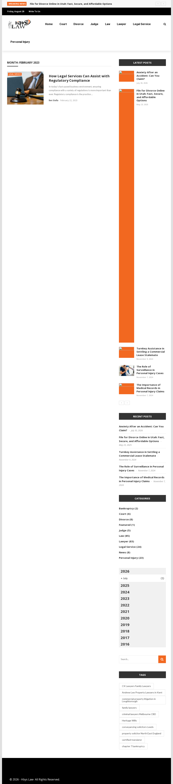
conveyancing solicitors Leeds (138, 726)
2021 (125, 611)
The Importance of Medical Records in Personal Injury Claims (150, 388)
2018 (125, 630)
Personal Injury (20, 41)
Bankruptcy (126, 508)
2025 (125, 585)
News (122, 552)
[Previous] (121, 403)
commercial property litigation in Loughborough (139, 700)
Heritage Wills (129, 720)
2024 (125, 591)
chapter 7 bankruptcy (133, 746)
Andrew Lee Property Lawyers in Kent (142, 692)
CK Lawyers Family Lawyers (136, 686)
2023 (125, 598)
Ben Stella (53, 100)
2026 (125, 571)
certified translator (132, 739)
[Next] (127, 403)
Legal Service (142, 24)
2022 (125, 604)
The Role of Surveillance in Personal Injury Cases (150, 370)
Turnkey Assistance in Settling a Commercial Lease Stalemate (151, 352)
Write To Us (34, 11)
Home (49, 24)
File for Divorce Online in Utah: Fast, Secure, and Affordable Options (151, 95)
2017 (125, 637)
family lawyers (129, 707)
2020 (125, 617)
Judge (94, 24)
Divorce (78, 24)
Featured (125, 524)
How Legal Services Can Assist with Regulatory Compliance (79, 78)
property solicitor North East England (141, 733)
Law (107, 24)
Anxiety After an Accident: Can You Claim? (148, 75)
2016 (125, 644)
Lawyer (121, 24)
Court (63, 24)
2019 (125, 624)
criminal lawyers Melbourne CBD (139, 714)
